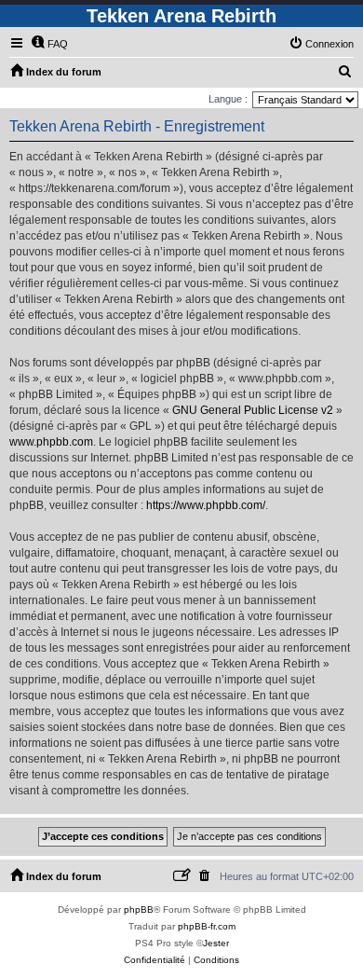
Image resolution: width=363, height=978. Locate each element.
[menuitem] (49, 44)
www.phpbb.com (51, 441)
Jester (216, 943)
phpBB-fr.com (206, 926)
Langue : (228, 98)
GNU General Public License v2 (252, 410)
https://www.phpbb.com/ (205, 505)
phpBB (139, 909)
